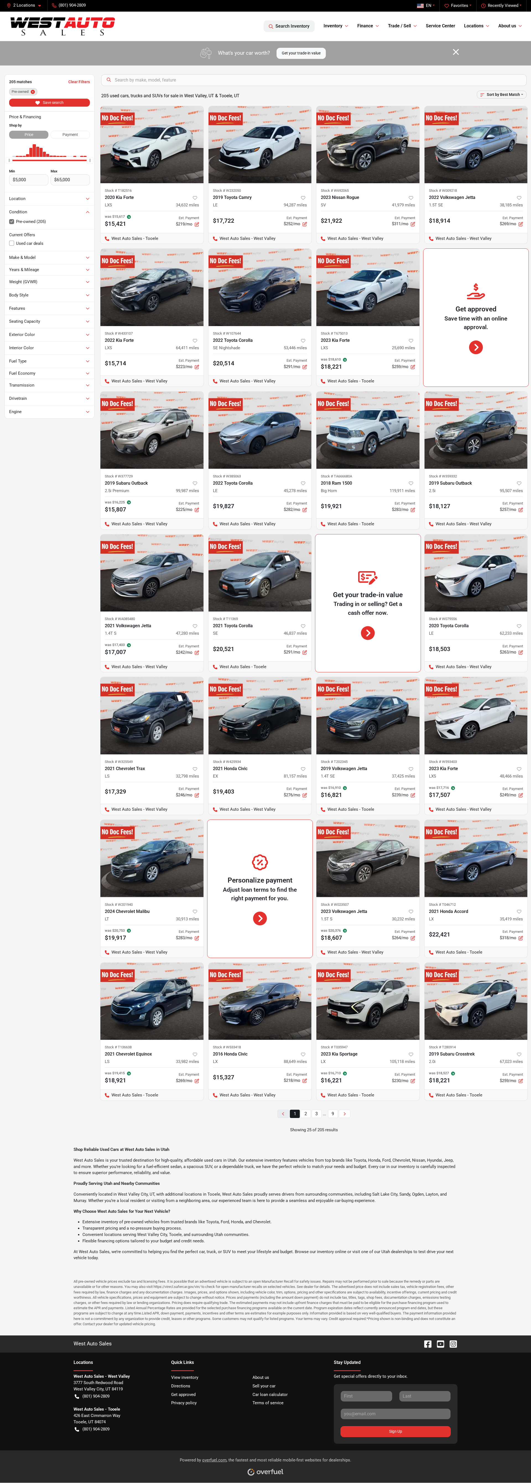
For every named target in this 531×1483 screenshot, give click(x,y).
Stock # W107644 (227, 333)
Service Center (440, 25)
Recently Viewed (503, 5)
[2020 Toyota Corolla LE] (476, 572)
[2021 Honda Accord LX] (476, 858)
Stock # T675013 (334, 333)
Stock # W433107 (119, 333)
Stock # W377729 (119, 476)
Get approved (183, 1394)
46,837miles (295, 633)
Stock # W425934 (227, 762)
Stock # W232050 (227, 190)
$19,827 (223, 506)
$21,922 (331, 220)
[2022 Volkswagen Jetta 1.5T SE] (476, 144)
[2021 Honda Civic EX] (260, 715)
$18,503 (439, 649)
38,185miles (511, 205)
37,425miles (403, 776)
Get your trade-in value (301, 53)
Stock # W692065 (335, 190)
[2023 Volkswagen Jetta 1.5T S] (368, 858)
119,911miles (402, 490)
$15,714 (115, 363)
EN (428, 5)
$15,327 (223, 1077)
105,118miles (402, 1061)
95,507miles (511, 490)
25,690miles (403, 347)
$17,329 (115, 791)
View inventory (184, 1377)
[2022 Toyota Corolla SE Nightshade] (260, 287)
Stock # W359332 (443, 476)
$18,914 (439, 220)
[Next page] (344, 1114)
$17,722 (223, 220)
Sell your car (264, 1386)
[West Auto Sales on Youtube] (438, 1343)
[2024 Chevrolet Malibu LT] (152, 858)
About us (261, 1377)
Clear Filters (79, 82)
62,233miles (511, 633)
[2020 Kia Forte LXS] (152, 144)
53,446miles (295, 347)
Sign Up (395, 1431)
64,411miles (187, 347)
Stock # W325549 (119, 762)
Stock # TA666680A (336, 476)
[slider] (9, 160)
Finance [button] (365, 25)
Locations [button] (473, 25)
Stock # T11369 (225, 619)
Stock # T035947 (334, 1047)
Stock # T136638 (118, 1047)
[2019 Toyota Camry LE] (260, 144)
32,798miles (187, 776)
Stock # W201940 (119, 904)
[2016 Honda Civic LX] (260, 1001)
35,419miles (511, 919)
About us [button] (507, 25)
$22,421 (439, 934)
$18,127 (439, 506)
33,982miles (187, 1061)
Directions (180, 1386)
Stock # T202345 (334, 762)
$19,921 (331, 506)
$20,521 (223, 649)
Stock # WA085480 (120, 619)
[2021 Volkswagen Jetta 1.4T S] (152, 572)
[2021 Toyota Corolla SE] (260, 572)
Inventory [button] (333, 25)
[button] (26, 5)
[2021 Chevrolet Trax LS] (152, 715)
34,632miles (187, 205)
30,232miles (403, 919)
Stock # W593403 (443, 762)
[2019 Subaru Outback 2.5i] (476, 430)
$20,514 (223, 363)
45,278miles (295, 490)
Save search (53, 102)
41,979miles (403, 205)
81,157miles (295, 776)
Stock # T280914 (442, 1047)
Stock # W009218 (443, 190)
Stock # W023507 (335, 904)
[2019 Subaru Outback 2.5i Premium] (152, 430)
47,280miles (187, 633)
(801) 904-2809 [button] (72, 5)
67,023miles (511, 1061)
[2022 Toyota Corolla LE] (260, 430)
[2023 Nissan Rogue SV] (368, 144)
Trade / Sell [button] (399, 25)
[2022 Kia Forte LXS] (152, 287)
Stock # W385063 (227, 476)
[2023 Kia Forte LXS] (368, 287)
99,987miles (187, 490)
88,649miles (295, 1061)
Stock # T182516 (118, 190)
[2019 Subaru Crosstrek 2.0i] (476, 1001)
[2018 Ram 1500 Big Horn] (368, 430)
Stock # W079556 (443, 619)
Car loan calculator (270, 1394)
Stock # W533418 (227, 1047)
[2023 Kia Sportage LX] (368, 1001)
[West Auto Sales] (62, 26)
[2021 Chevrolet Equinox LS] (152, 1001)
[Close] (456, 52)
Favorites (459, 5)
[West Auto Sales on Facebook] (425, 1343)
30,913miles (187, 919)
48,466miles (511, 776)
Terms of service (268, 1402)
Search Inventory (292, 26)
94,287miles (295, 205)
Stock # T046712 (442, 904)
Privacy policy (184, 1402)
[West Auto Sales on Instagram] (451, 1343)
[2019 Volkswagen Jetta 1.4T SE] (368, 715)
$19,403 (223, 791)
